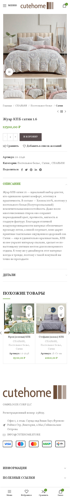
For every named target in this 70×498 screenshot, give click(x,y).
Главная (7, 106)
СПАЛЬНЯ (21, 106)
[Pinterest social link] (31, 169)
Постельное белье (42, 106)
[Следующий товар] (65, 111)
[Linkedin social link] (36, 169)
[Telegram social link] (40, 169)
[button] (29, 315)
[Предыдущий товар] (58, 111)
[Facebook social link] (22, 169)
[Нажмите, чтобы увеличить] (9, 72)
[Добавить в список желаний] (29, 308)
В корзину (30, 137)
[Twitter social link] (26, 169)
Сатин (59, 106)
